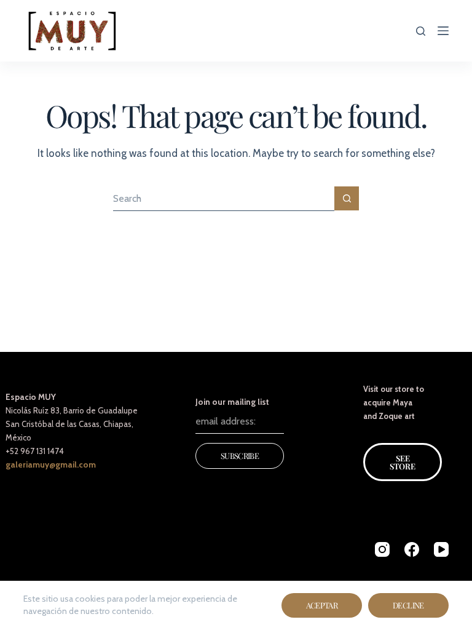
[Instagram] (382, 549)
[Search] (420, 31)
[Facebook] (411, 549)
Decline (408, 605)
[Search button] (346, 198)
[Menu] (443, 30)
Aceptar (321, 605)
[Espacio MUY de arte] (72, 30)
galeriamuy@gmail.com (51, 464)
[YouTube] (441, 549)
